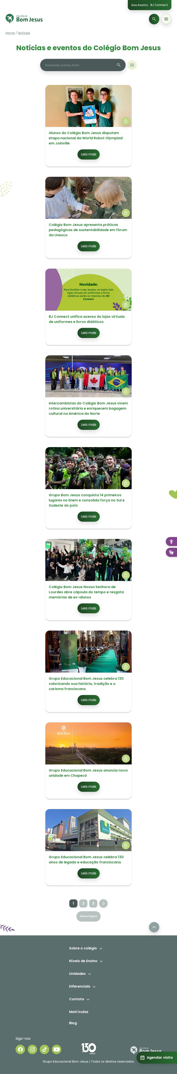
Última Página (88, 916)
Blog (73, 1023)
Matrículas (78, 1011)
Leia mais (88, 154)
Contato (76, 999)
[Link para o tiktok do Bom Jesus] (44, 1049)
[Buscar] (154, 19)
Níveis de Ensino (83, 960)
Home (10, 33)
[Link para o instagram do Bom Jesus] (32, 1049)
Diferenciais (79, 986)
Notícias (24, 33)
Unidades (77, 973)
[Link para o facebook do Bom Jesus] (20, 1049)
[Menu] (166, 19)
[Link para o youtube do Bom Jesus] (56, 1049)
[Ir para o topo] (154, 927)
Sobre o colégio (83, 948)
